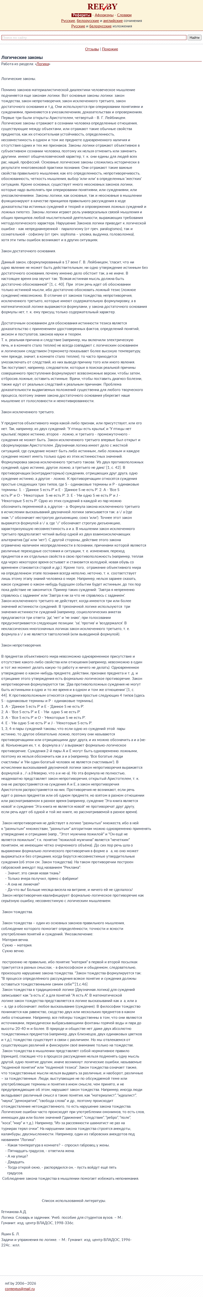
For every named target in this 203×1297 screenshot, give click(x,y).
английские (113, 21)
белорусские (88, 21)
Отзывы (92, 49)
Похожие (110, 49)
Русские (68, 21)
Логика (42, 64)
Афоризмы (104, 15)
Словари (124, 15)
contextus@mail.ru (20, 1289)
